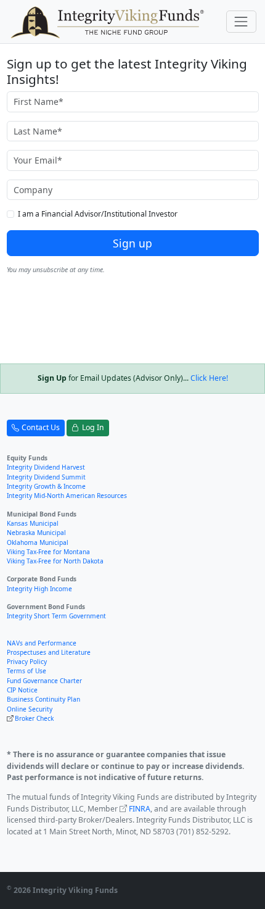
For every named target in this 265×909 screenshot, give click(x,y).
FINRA (139, 808)
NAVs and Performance (41, 643)
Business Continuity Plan (43, 699)
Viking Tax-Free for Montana (48, 551)
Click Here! (209, 378)
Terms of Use (26, 670)
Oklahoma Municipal (37, 542)
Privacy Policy (27, 661)
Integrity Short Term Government (56, 616)
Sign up (132, 243)
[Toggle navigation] (241, 21)
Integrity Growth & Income (46, 486)
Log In (93, 427)
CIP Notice (22, 690)
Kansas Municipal (33, 523)
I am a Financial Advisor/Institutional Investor (97, 214)
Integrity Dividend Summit (46, 477)
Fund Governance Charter (44, 680)
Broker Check (34, 718)
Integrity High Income (39, 588)
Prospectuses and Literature (49, 652)
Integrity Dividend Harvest (46, 467)
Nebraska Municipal (36, 532)
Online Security (29, 709)
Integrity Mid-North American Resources (67, 495)
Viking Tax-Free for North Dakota (55, 561)
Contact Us (41, 427)
